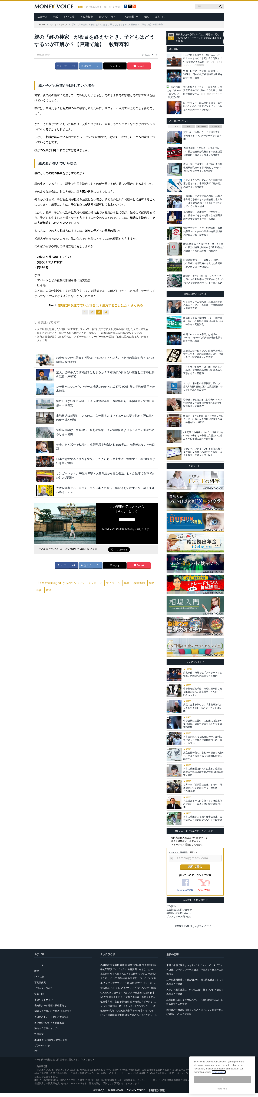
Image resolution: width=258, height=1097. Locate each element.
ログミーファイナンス (132, 987)
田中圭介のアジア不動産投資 (49, 1022)
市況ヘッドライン (43, 999)
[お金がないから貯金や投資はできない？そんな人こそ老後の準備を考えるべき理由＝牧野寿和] (45, 360)
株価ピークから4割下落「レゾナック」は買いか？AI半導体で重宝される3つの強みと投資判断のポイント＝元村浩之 (203, 279)
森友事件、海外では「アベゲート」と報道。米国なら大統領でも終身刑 (202, 674)
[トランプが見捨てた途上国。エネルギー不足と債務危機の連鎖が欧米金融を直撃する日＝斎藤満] (174, 371)
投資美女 (39, 1034)
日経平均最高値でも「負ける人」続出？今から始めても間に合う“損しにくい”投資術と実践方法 (203, 58)
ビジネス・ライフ (108, 16)
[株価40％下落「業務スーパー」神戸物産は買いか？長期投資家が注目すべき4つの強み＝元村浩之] (174, 322)
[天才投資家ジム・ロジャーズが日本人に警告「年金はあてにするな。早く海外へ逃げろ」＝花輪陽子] (45, 490)
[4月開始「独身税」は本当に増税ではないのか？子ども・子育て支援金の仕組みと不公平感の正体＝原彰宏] (174, 436)
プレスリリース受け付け (179, 916)
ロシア (113, 978)
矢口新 (146, 992)
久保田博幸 (138, 1010)
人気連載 (129, 16)
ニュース (42, 16)
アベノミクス (120, 969)
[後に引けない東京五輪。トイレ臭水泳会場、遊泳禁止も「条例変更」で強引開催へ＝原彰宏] (45, 403)
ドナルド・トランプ (133, 1006)
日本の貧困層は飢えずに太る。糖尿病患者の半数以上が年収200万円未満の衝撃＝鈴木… (203, 771)
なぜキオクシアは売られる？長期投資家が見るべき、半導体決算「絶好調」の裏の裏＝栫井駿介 (202, 183)
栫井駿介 (114, 1001)
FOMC (103, 1015)
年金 (127, 583)
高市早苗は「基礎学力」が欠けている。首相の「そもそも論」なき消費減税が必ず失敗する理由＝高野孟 (202, 215)
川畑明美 (112, 1015)
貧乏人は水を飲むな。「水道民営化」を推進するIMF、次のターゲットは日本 (202, 135)
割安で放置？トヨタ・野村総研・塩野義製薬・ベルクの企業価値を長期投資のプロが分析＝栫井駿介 (202, 231)
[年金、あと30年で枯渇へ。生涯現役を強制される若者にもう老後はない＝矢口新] (45, 447)
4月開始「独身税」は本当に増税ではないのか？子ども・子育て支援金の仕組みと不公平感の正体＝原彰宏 (203, 435)
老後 (39, 590)
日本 (152, 992)
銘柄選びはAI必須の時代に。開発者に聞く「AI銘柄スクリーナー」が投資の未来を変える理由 (198, 37)
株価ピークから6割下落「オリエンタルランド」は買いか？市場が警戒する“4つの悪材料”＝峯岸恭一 (203, 419)
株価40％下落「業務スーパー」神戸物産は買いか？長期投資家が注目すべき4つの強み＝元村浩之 (203, 321)
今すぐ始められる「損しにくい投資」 (102, 7)
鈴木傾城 (151, 987)
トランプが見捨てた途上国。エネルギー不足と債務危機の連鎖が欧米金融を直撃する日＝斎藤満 (202, 370)
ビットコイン (149, 983)
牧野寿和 (139, 583)
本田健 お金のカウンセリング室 (50, 1040)
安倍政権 (114, 964)
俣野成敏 (124, 1001)
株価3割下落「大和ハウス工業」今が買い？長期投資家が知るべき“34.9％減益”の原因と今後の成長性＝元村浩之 (203, 247)
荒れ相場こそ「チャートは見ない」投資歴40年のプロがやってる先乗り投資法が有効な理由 (202, 90)
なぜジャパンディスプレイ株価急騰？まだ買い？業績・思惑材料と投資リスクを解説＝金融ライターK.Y (202, 451)
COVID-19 (105, 992)
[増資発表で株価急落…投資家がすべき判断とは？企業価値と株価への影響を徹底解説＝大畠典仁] (174, 404)
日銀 (132, 983)
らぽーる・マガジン (121, 992)
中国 (130, 978)
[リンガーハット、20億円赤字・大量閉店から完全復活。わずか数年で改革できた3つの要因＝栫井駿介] (45, 476)
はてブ (87, 66)
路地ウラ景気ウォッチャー (48, 1028)
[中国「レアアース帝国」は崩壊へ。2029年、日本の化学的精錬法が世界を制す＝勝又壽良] (174, 338)
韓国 (115, 1006)
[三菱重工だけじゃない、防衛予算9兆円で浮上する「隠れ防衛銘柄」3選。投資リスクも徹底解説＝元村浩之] (174, 355)
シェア (63, 66)
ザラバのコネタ (42, 1045)
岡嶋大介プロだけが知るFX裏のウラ (53, 1011)
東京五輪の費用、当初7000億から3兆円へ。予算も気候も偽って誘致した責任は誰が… (203, 755)
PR (36, 1051)
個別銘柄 (122, 978)
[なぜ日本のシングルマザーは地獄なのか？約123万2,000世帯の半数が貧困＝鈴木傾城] (45, 389)
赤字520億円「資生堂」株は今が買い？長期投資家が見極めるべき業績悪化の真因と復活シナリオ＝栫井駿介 (202, 151)
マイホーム (113, 583)
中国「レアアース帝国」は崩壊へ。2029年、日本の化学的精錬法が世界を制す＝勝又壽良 (202, 74)
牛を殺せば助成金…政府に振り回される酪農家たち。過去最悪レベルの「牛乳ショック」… (202, 691)
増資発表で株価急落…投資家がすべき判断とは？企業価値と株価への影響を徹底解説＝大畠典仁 (202, 402)
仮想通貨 (105, 1001)
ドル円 (113, 987)
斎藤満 (123, 964)
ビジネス (215, 126)
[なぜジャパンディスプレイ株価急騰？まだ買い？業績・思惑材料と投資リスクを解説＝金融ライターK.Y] (174, 453)
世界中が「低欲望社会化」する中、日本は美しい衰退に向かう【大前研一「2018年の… (202, 787)
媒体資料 (171, 906)
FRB (120, 1006)
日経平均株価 (134, 964)
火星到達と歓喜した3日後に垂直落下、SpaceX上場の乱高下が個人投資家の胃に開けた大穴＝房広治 (92, 329)
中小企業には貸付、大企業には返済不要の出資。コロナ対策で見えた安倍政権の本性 (202, 723)
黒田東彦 (105, 964)
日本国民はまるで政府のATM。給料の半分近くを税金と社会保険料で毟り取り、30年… (202, 739)
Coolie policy (218, 1072)
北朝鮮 (121, 1015)
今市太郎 (137, 992)
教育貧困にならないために (141, 969)
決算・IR (159, 16)
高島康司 (105, 973)
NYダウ (104, 997)
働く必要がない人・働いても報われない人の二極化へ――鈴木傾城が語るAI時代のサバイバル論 (90, 333)
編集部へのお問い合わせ (179, 913)
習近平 (138, 983)
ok (222, 1079)
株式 (55, 16)
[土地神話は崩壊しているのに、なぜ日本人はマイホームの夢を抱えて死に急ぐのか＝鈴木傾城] (45, 418)
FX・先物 (69, 16)
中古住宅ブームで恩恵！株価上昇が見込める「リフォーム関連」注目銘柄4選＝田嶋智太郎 (203, 304)
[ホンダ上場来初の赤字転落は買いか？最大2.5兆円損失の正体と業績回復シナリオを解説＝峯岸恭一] (174, 387)
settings (222, 1088)
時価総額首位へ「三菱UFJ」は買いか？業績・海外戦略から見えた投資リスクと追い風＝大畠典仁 (202, 263)
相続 (151, 583)
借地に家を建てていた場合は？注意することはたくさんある (100, 305)
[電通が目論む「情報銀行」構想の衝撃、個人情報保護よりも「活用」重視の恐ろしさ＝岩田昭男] (45, 432)
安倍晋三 (105, 987)
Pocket (140, 66)
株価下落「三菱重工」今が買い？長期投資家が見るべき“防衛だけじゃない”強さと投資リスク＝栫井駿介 (202, 167)
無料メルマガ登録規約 (178, 852)
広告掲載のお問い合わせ (179, 909)
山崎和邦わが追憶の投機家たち (50, 1005)
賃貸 (48, 590)
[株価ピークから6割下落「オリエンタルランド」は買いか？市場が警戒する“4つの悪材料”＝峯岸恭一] (174, 420)
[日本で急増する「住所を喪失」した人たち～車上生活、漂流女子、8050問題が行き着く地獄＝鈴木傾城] (45, 461)
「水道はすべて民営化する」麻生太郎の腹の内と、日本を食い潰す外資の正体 (202, 803)
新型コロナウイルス (143, 978)
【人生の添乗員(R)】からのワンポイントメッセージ (69, 583)
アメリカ (124, 983)
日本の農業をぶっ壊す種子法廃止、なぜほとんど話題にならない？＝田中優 (202, 818)
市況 (146, 16)
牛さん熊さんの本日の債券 (124, 973)
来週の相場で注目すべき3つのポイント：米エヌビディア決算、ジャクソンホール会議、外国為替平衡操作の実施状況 (194, 969)
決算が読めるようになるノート (141, 1015)
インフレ (149, 1010)
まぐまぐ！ (89, 1059)
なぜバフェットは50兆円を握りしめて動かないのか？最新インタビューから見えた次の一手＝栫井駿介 (202, 106)
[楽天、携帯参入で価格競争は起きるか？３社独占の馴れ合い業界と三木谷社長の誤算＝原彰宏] (45, 374)
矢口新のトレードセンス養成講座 (51, 1017)
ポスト (116, 66)
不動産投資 (87, 16)
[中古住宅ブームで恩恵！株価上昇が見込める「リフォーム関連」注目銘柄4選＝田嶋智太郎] (174, 306)
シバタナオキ (112, 983)
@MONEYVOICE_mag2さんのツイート (195, 926)
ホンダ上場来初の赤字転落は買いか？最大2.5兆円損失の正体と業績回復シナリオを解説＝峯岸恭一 (203, 386)
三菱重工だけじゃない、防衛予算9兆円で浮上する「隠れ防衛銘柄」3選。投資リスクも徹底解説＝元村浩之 (203, 353)
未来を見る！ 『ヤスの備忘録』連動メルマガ (132, 997)
